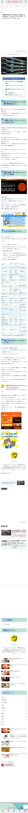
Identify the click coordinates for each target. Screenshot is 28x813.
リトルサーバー (5, 349)
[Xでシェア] (5, 524)
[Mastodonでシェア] (11, 524)
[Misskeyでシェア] (23, 524)
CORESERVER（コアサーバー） (16, 200)
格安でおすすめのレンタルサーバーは (13, 94)
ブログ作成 (5, 488)
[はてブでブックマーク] (11, 527)
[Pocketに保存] (17, 527)
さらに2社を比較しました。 (11, 92)
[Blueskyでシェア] (17, 524)
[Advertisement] (14, 34)
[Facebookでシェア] (5, 527)
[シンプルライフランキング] (8, 764)
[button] (25, 624)
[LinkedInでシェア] (14, 531)
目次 (12, 78)
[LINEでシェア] (23, 527)
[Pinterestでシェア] (8, 531)
